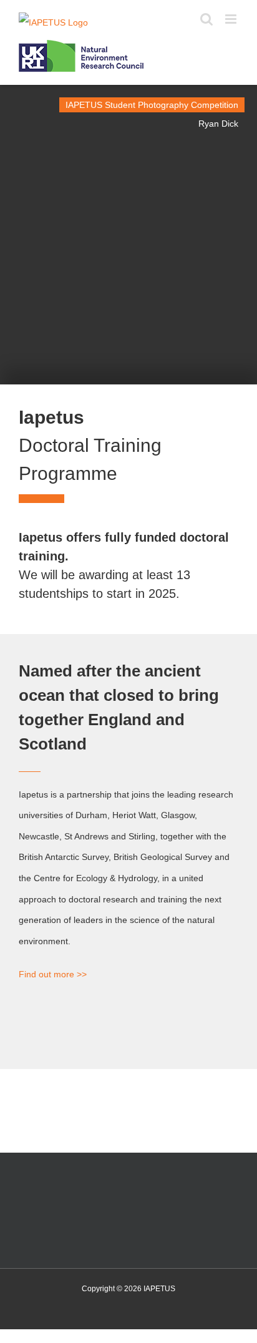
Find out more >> (53, 974)
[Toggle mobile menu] (231, 19)
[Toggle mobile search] (206, 19)
